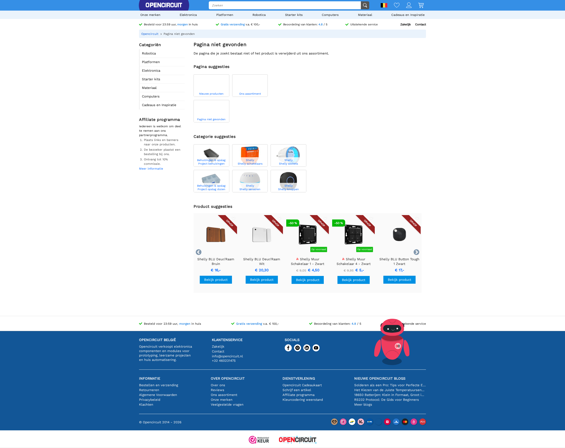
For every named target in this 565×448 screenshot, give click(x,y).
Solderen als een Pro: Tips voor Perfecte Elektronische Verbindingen (390, 385)
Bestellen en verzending (158, 385)
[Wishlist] (393, 5)
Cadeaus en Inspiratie (408, 15)
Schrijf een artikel (296, 390)
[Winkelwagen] (418, 5)
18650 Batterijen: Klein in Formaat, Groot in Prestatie (390, 395)
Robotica (259, 15)
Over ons (218, 385)
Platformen (224, 15)
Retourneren (149, 390)
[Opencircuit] (163, 5)
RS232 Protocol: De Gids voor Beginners (386, 400)
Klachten (146, 405)
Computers (330, 15)
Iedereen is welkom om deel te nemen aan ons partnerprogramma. (160, 130)
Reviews (217, 390)
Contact (420, 24)
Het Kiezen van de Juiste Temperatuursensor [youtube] (390, 390)
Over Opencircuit (228, 378)
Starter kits (294, 15)
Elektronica (188, 15)
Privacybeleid (149, 400)
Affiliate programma (298, 395)
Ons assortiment (224, 395)
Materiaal (365, 15)
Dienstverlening (298, 378)
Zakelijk (405, 24)
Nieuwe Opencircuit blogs (379, 378)
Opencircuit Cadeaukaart (302, 385)
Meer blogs (363, 405)
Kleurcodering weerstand (302, 400)
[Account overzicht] (405, 5)
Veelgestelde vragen (227, 405)
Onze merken (150, 15)
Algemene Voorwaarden (158, 395)
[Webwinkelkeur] (259, 440)
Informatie (149, 378)
